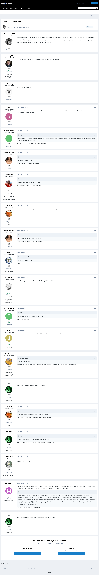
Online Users (23, 12)
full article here (29, 507)
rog (9, 107)
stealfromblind (9, 153)
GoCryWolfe (9, 174)
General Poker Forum (23, 27)
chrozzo (9, 382)
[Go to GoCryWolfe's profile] (8, 183)
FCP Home (5, 8)
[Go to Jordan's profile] (8, 338)
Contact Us (49, 572)
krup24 (8, 252)
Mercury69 (9, 56)
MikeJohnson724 (13, 26)
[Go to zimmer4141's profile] (8, 464)
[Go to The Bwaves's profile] (8, 361)
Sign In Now (72, 553)
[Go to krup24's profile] (8, 260)
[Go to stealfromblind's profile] (8, 160)
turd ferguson (9, 131)
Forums (3, 12)
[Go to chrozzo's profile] (8, 389)
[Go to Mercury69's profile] (8, 63)
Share (82, 26)
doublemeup (9, 84)
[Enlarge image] (17, 185)
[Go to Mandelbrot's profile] (8, 490)
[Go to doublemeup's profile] (8, 91)
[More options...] (95, 34)
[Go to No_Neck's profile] (8, 213)
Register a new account (27, 553)
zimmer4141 (9, 456)
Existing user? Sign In (83, 3)
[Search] (96, 8)
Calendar (10, 12)
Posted (23, 34)
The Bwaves (9, 354)
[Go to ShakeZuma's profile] (8, 286)
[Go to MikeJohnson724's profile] (4, 27)
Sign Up (94, 3)
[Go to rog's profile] (8, 116)
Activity (29, 8)
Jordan (8, 330)
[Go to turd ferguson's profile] (8, 138)
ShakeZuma (9, 277)
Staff (16, 12)
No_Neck (9, 205)
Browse (23, 8)
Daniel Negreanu (14, 8)
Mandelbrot (9, 483)
